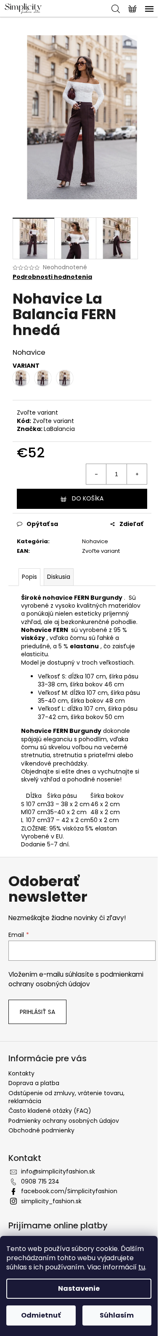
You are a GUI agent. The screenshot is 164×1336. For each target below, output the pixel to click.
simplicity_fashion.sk (51, 1201)
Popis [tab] (29, 577)
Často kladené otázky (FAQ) (49, 1110)
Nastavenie (79, 1288)
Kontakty (21, 1073)
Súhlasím (117, 1315)
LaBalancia (59, 429)
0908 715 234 (40, 1181)
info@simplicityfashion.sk (58, 1171)
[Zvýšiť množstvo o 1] (137, 474)
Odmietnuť (41, 1315)
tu (141, 1267)
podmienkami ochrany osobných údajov (75, 979)
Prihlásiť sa (37, 1012)
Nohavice (95, 541)
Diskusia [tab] (58, 577)
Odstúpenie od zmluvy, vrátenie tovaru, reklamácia (66, 1097)
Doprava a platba (33, 1083)
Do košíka (87, 498)
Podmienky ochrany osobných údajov (63, 1121)
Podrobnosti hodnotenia (52, 277)
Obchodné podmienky (41, 1130)
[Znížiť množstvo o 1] (96, 474)
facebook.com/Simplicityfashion (69, 1191)
